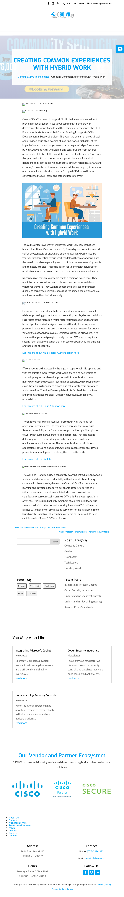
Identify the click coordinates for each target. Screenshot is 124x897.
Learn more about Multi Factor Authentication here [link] (50, 352)
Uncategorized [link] (72, 568)
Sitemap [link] (69, 889)
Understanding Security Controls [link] (82, 595)
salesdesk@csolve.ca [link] (95, 858)
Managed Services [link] (18, 822)
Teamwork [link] (32, 593)
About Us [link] (14, 817)
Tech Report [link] (71, 562)
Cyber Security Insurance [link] (78, 590)
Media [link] (12, 827)
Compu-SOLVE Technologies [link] (33, 76)
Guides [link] (68, 551)
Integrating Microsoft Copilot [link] (80, 584)
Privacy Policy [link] (104, 884)
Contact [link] (13, 835)
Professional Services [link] (20, 825)
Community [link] (35, 586)
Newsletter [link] (70, 556)
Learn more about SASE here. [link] (38, 459)
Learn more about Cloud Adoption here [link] (44, 406)
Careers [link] (13, 832)
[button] (48, 4)
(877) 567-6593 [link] (95, 851)
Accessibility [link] (58, 889)
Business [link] (21, 586)
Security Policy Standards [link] (78, 607)
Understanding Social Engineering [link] (83, 601)
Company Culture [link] (74, 545)
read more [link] (21, 678)
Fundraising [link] (49, 586)
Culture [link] (13, 820)
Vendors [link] (13, 830)
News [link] (20, 593)
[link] (120, 49)
